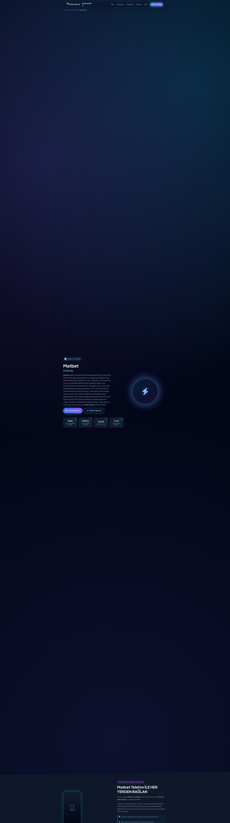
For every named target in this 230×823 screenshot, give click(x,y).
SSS (146, 4)
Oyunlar (138, 4)
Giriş (112, 4)
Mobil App (130, 4)
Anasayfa (66, 10)
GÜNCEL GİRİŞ (156, 4)
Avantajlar (120, 4)
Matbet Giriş (73, 10)
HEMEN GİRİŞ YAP (95, 410)
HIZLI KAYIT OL (74, 410)
